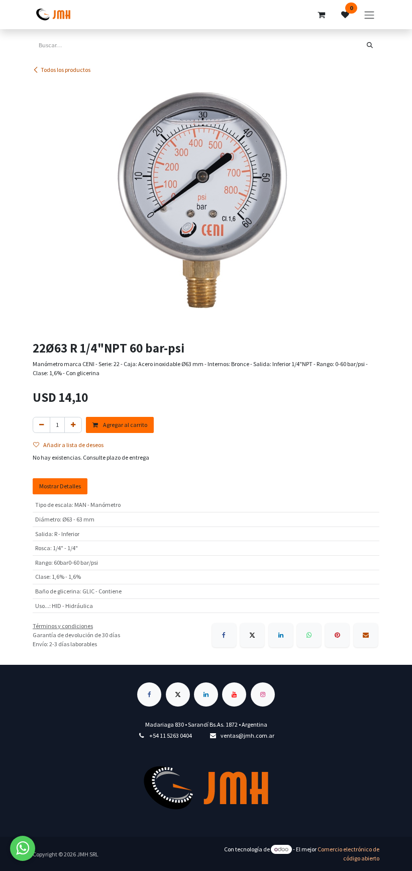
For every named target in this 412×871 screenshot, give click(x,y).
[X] (252, 635)
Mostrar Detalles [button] (60, 486)
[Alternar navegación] (369, 14)
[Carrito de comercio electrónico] (321, 15)
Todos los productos (65, 69)
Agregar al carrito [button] (124, 424)
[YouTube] (234, 694)
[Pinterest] (337, 635)
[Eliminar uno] (41, 425)
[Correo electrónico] (366, 635)
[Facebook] (224, 635)
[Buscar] (369, 45)
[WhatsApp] (309, 635)
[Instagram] (263, 694)
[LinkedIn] (281, 635)
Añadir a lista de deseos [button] (73, 445)
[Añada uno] (73, 425)
